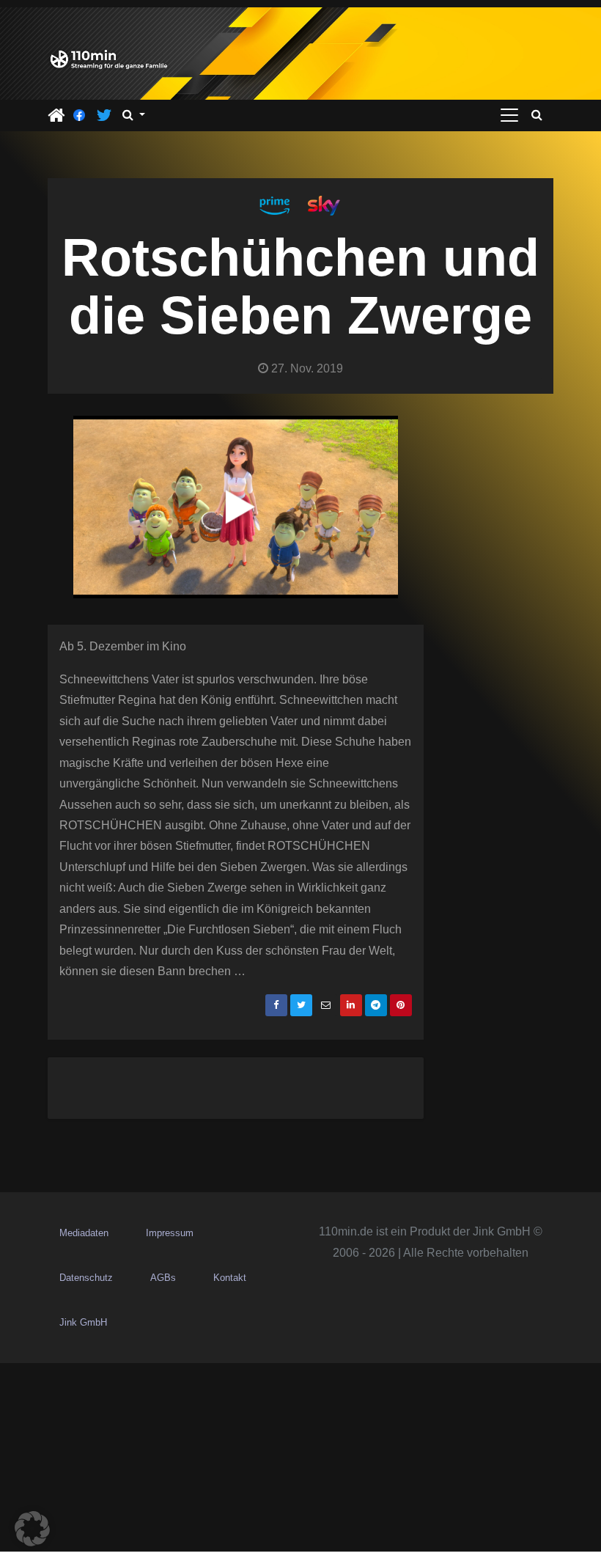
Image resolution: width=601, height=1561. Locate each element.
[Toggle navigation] (509, 115)
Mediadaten (83, 1232)
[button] (133, 115)
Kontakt (229, 1277)
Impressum (169, 1232)
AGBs (163, 1277)
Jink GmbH (83, 1322)
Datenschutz (86, 1277)
